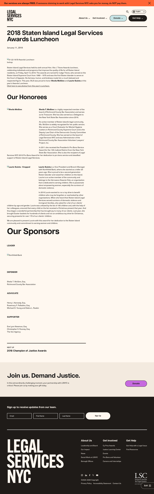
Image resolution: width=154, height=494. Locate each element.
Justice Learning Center (112, 449)
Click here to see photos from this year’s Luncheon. (28, 85)
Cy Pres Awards (109, 445)
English (138, 11)
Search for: (127, 11)
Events (105, 453)
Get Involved (110, 441)
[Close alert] (151, 3)
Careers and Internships (112, 461)
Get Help (131, 441)
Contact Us (117, 483)
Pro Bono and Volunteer (112, 457)
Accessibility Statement (102, 483)
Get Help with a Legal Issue (136, 445)
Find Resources (132, 449)
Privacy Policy (86, 483)
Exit (146, 486)
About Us (86, 441)
